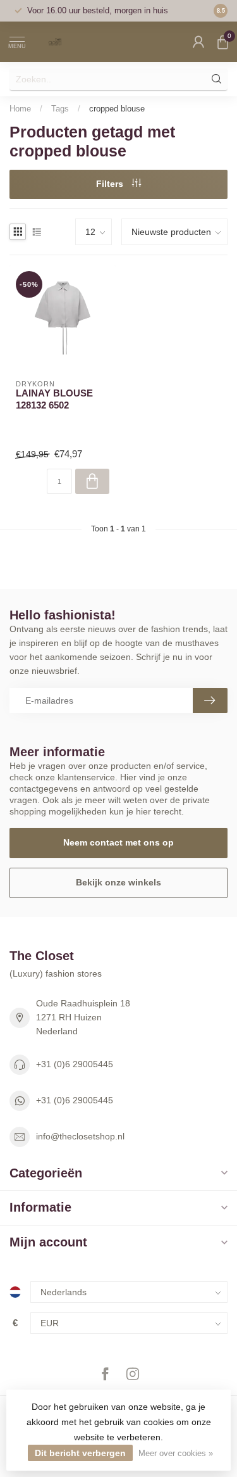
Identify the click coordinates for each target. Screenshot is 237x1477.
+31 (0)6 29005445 (74, 1064)
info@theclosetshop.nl (80, 1136)
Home (20, 108)
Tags (60, 108)
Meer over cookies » (175, 1453)
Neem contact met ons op (118, 842)
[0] (222, 41)
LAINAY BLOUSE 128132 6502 (54, 399)
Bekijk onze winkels (118, 882)
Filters (111, 184)
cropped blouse (117, 108)
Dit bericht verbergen (80, 1453)
